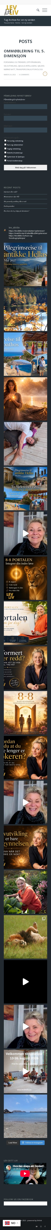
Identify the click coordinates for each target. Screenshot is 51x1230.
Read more (45, 74)
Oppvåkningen (33, 62)
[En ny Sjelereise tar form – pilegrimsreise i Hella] (25, 264)
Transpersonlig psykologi (29, 69)
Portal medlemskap (14, 161)
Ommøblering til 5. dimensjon (24, 53)
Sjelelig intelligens (27, 66)
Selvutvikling (10, 66)
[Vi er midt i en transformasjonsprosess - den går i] (25, 1071)
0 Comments (24, 74)
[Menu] (43, 10)
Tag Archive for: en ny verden (19, 19)
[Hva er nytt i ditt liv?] (25, 399)
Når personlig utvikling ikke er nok (15, 201)
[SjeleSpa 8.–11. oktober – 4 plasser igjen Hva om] (25, 309)
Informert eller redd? (10, 192)
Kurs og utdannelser (15, 145)
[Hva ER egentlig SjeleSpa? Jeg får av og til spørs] (25, 443)
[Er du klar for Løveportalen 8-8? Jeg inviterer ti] (25, 937)
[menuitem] (36, 10)
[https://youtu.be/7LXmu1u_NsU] (25, 847)
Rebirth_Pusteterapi (15, 153)
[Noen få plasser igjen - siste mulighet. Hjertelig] (25, 578)
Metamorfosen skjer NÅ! (11, 196)
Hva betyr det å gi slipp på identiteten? (16, 211)
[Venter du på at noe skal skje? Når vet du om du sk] (25, 1026)
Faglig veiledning (14, 149)
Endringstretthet (9, 206)
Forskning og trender (15, 62)
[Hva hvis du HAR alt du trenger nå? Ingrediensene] (25, 892)
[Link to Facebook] (45, 1226)
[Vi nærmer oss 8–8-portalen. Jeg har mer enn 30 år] (25, 712)
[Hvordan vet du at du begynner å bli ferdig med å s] (25, 757)
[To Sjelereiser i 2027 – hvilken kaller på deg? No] (25, 488)
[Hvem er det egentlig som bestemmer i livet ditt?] (25, 981)
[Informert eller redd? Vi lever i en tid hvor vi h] (25, 668)
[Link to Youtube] (36, 1226)
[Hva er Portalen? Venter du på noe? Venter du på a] (25, 623)
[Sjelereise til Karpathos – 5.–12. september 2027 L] (25, 354)
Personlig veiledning (15, 141)
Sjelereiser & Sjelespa (15, 157)
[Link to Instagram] (41, 1226)
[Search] (36, 10)
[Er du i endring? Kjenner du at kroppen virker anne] (25, 533)
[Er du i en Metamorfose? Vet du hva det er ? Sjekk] (25, 802)
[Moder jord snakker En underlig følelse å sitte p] (25, 1116)
